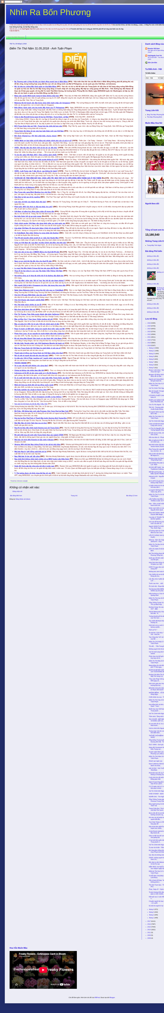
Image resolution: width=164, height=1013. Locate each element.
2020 (149, 340)
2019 (149, 343)
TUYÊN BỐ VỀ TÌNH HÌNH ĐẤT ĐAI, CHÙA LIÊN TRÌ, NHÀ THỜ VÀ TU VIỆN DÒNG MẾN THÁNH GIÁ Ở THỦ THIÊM (57, 178)
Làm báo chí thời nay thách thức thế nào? (30, 202)
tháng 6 (151, 365)
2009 (149, 935)
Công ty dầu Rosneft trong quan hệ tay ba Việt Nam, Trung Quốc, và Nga (41, 117)
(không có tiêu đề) (153, 256)
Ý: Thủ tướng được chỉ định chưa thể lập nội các (32, 473)
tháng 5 (151, 368)
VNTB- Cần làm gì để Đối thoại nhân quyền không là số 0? (36, 159)
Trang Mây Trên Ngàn (154, 245)
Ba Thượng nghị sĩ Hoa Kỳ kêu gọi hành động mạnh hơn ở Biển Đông (41, 82)
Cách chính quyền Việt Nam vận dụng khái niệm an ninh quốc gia (39, 223)
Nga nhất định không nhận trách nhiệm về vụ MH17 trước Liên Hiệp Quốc (41, 459)
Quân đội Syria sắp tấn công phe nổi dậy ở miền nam (34, 466)
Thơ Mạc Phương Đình (154, 117)
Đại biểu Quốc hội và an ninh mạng (27, 216)
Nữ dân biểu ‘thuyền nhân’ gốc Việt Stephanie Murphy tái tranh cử (39, 343)
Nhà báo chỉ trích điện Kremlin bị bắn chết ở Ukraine (34, 440)
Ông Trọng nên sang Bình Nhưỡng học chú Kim (32, 192)
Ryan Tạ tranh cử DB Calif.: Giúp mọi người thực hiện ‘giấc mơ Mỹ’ (39, 329)
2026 (149, 323)
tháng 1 (151, 918)
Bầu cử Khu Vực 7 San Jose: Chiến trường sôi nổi (33, 319)
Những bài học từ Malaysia (24, 187)
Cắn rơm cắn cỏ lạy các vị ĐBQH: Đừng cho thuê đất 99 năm (36, 252)
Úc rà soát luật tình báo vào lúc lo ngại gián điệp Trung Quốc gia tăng (41, 378)
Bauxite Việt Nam (154, 48)
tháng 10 (152, 353)
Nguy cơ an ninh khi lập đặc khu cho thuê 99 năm (33, 261)
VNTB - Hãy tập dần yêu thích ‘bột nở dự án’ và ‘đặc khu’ (35, 148)
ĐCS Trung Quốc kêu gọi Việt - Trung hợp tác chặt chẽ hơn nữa (38, 126)
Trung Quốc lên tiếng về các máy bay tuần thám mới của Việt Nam (39, 131)
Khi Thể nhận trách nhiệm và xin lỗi (28, 305)
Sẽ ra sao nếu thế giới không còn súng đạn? (31, 365)
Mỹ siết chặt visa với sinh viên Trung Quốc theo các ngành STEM (38, 435)
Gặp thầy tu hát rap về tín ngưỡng (27, 197)
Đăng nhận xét (17, 491)
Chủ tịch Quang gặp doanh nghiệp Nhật (29, 300)
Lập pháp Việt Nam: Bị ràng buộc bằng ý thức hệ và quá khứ (37, 228)
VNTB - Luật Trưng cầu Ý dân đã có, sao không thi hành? (36, 171)
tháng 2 (151, 915)
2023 (149, 331)
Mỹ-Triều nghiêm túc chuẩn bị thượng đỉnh (30, 390)
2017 (149, 921)
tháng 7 (151, 362)
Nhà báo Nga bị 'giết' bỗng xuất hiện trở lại (30, 451)
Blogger (112, 997)
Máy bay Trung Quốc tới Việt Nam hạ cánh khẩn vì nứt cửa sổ (37, 348)
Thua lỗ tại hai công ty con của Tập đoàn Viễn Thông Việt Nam (38, 271)
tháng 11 (152, 351)
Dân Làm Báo (152, 62)
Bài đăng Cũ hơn (131, 495)
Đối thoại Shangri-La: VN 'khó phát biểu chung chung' (35, 136)
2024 (149, 329)
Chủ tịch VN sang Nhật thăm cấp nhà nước (30, 295)
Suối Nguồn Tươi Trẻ (155, 55)
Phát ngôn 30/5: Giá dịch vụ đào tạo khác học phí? (33, 207)
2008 (149, 938)
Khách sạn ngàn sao (155, 761)
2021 (149, 337)
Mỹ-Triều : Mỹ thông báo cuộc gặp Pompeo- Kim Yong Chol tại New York (41, 411)
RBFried (97, 997)
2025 (149, 326)
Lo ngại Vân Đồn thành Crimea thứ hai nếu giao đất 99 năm (36, 268)
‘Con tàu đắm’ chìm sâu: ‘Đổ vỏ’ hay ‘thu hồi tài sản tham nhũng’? (39, 280)
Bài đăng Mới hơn (16, 495)
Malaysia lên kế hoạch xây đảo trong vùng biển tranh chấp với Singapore (42, 103)
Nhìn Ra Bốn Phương (50, 12)
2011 (149, 932)
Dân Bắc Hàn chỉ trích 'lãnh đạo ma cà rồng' (30, 423)
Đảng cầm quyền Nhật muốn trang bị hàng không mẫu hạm (36, 96)
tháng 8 (151, 359)
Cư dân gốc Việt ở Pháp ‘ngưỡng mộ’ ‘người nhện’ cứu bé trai (37, 358)
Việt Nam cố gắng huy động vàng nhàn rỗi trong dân (34, 211)
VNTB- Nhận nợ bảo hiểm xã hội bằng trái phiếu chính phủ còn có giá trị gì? (43, 141)
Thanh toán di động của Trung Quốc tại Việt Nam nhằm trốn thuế (38, 353)
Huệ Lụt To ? (153, 630)
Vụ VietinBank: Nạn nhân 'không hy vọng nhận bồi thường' (36, 233)
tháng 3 (151, 912)
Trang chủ (74, 495)
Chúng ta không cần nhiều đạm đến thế (29, 370)
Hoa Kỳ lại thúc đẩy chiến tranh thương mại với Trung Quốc (37, 428)
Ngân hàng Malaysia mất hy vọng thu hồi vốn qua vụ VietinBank (38, 290)
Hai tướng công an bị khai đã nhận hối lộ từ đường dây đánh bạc (39, 276)
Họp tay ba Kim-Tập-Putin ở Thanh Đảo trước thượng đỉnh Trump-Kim (40, 418)
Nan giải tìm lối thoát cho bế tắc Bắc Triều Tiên (30, 404)
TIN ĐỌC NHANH (20, 363)
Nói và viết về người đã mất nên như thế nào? (31, 355)
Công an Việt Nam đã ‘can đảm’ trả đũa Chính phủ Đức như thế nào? (40, 243)
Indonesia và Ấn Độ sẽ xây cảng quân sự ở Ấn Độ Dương (35, 373)
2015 (149, 927)
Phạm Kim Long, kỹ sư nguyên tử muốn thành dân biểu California (39, 333)
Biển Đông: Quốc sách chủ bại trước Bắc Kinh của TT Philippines (39, 108)
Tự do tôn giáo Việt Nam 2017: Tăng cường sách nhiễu (35, 155)
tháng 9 (151, 356)
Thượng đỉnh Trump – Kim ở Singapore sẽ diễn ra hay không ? (38, 397)
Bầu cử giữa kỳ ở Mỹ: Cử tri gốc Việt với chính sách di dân (36, 324)
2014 (149, 929)
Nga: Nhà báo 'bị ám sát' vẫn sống (27, 456)
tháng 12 (152, 348)
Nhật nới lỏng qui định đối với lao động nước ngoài (33, 385)
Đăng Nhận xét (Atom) (23, 499)
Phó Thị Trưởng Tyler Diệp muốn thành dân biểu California (36, 314)
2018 (149, 345)
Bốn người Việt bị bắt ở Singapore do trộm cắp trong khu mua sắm (40, 285)
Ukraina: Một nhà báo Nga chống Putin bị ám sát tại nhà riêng (37, 444)
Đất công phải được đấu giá (24, 309)
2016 (149, 924)
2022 (149, 334)
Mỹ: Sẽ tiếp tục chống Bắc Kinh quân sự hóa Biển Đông (35, 86)
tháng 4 (151, 909)
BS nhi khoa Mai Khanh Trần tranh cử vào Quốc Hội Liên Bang (38, 338)
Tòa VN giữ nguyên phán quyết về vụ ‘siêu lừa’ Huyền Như (36, 238)
